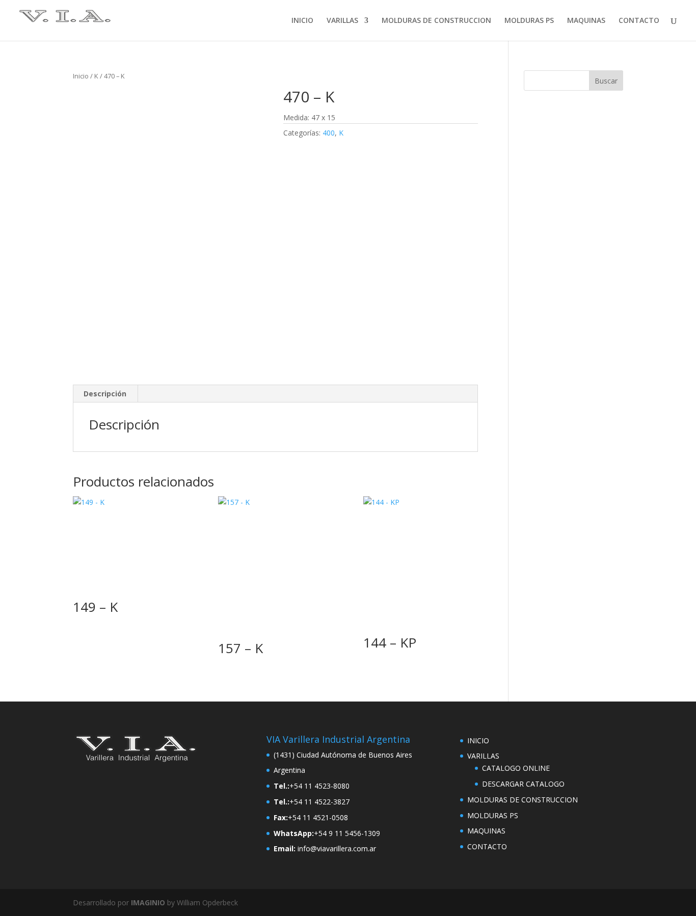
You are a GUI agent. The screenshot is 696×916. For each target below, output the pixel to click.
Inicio (81, 75)
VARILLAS (342, 21)
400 (329, 133)
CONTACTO (639, 21)
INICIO (302, 21)
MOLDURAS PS (529, 21)
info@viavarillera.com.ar (337, 848)
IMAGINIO (148, 902)
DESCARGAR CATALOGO (523, 784)
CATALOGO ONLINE (516, 768)
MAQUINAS (586, 21)
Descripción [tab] (105, 393)
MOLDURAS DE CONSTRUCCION (436, 21)
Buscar (606, 81)
